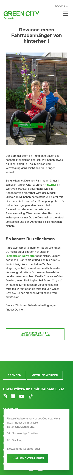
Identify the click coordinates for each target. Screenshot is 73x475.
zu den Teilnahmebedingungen (35, 320)
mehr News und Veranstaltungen (35, 350)
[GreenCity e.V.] (21, 15)
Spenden (14, 375)
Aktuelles (11, 408)
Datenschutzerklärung (20, 426)
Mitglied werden (45, 375)
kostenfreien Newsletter (21, 255)
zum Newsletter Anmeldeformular (35, 334)
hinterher (50, 184)
